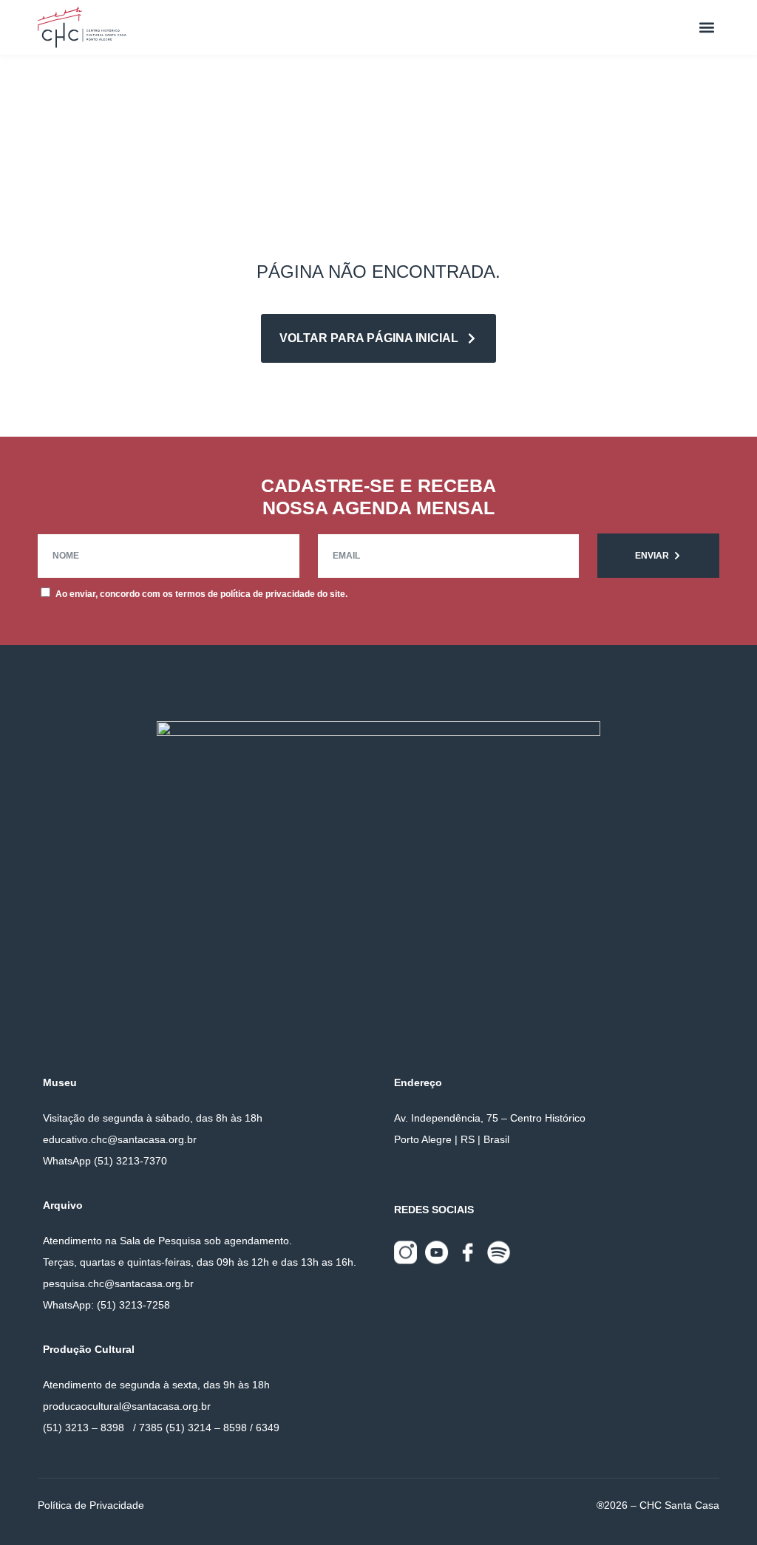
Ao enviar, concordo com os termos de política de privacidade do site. (201, 594)
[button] (707, 28)
